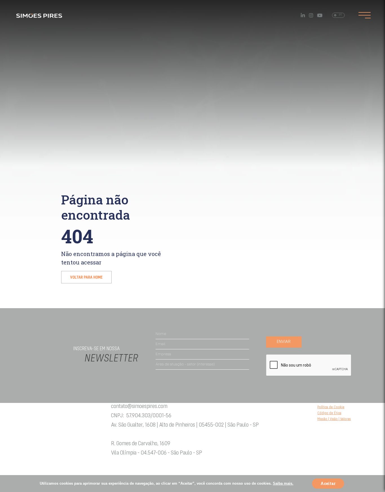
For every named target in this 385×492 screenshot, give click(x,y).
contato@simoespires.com (139, 406)
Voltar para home (86, 277)
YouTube (319, 15)
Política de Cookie (330, 407)
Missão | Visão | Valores (334, 419)
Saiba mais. (283, 483)
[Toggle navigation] (364, 15)
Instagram (311, 15)
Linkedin (303, 15)
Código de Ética (329, 413)
